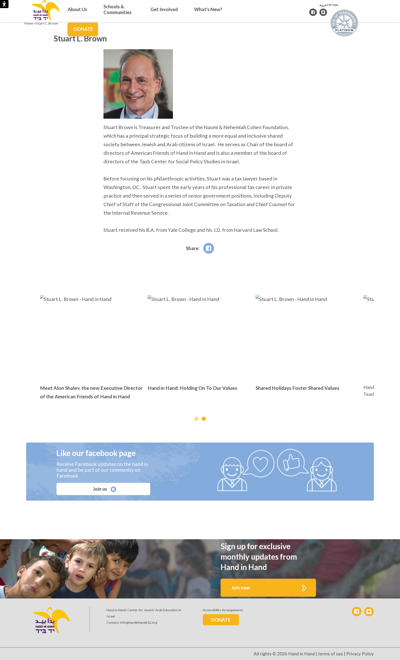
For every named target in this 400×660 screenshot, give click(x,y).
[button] (196, 419)
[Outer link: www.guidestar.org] (344, 23)
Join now (240, 587)
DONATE (221, 620)
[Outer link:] (323, 12)
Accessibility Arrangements (223, 610)
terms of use (330, 653)
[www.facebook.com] (208, 248)
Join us (100, 489)
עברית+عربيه (328, 5)
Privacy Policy (360, 653)
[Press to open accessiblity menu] (4, 4)
